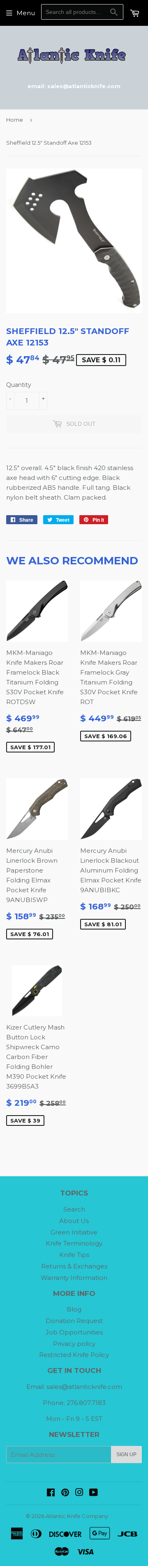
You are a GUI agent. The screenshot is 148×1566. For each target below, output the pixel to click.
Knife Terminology (74, 1243)
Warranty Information (74, 1278)
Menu (25, 13)
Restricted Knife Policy (74, 1355)
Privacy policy (74, 1344)
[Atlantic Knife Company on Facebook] (50, 1493)
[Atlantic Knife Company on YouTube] (93, 1493)
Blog (74, 1309)
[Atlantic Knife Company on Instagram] (79, 1493)
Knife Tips (74, 1255)
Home (14, 119)
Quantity (18, 385)
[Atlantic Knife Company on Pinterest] (65, 1493)
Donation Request (74, 1321)
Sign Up (126, 1454)
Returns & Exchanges (74, 1266)
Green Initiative (74, 1232)
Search (74, 1209)
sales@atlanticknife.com (84, 1387)
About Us (74, 1221)
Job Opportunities (74, 1332)
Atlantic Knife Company (77, 1516)
